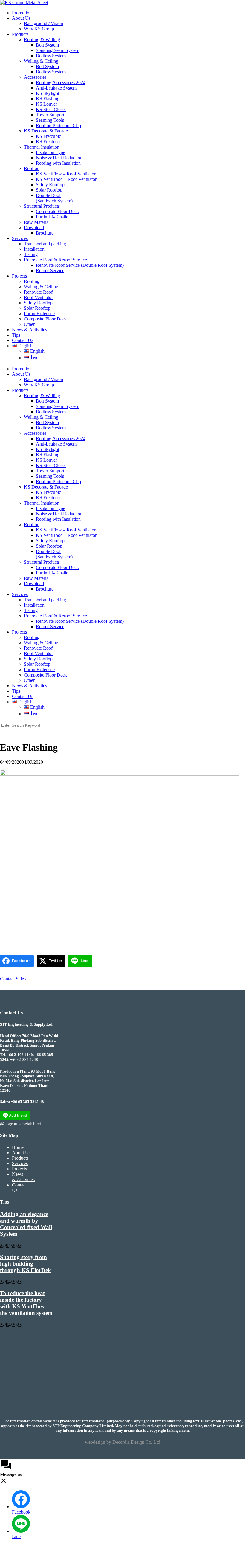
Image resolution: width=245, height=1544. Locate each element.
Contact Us (22, 340)
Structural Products (42, 206)
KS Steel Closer (51, 109)
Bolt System (47, 44)
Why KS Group (39, 28)
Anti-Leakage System (56, 87)
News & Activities (29, 329)
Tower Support (50, 114)
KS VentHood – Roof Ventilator (66, 179)
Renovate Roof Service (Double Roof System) (80, 265)
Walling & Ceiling (41, 61)
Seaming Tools (50, 120)
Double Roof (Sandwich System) (54, 198)
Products (20, 34)
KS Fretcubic (48, 136)
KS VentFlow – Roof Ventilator (66, 173)
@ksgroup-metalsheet (20, 1123)
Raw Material (37, 222)
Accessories (35, 77)
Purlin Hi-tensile (39, 313)
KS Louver (46, 104)
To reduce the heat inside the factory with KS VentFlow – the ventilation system (26, 1303)
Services (20, 238)
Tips (16, 335)
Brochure (44, 232)
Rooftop (31, 168)
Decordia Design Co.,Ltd (136, 1442)
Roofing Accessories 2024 (60, 82)
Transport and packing (45, 243)
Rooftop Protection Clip (58, 125)
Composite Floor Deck (57, 211)
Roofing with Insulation (58, 163)
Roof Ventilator (38, 297)
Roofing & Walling (42, 39)
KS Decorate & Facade (46, 130)
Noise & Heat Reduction (59, 157)
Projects (19, 275)
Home (18, 1147)
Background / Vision (43, 23)
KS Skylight (47, 93)
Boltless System (51, 55)
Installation (34, 249)
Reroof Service (50, 270)
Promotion (22, 12)
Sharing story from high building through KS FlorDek (25, 1263)
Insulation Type (50, 152)
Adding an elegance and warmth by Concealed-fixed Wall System (26, 1224)
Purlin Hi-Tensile (52, 216)
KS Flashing (47, 98)
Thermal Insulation (41, 147)
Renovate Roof (38, 292)
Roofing (31, 281)
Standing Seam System (57, 50)
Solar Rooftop (49, 189)
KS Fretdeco (48, 141)
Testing (31, 254)
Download (34, 227)
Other (29, 324)
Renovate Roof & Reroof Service (55, 259)
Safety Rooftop (50, 184)
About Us (21, 18)
